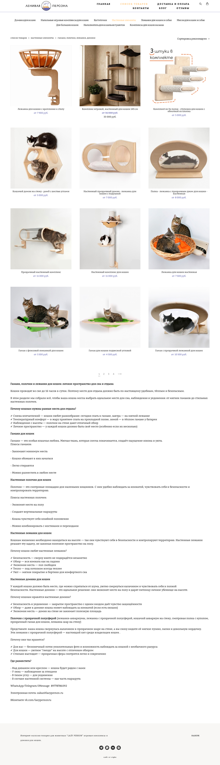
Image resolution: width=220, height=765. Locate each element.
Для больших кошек (67, 25)
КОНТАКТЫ (141, 8)
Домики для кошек (25, 20)
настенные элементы (42, 37)
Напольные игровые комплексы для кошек (65, 20)
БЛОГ (163, 8)
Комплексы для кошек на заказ (147, 25)
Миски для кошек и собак (191, 20)
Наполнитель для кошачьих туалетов (104, 25)
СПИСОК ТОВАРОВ (134, 4)
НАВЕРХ (195, 735)
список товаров (18, 37)
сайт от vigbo (110, 757)
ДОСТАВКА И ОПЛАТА (173, 4)
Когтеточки (100, 20)
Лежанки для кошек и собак (156, 20)
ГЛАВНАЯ (104, 4)
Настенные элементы (124, 20)
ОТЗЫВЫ (183, 8)
